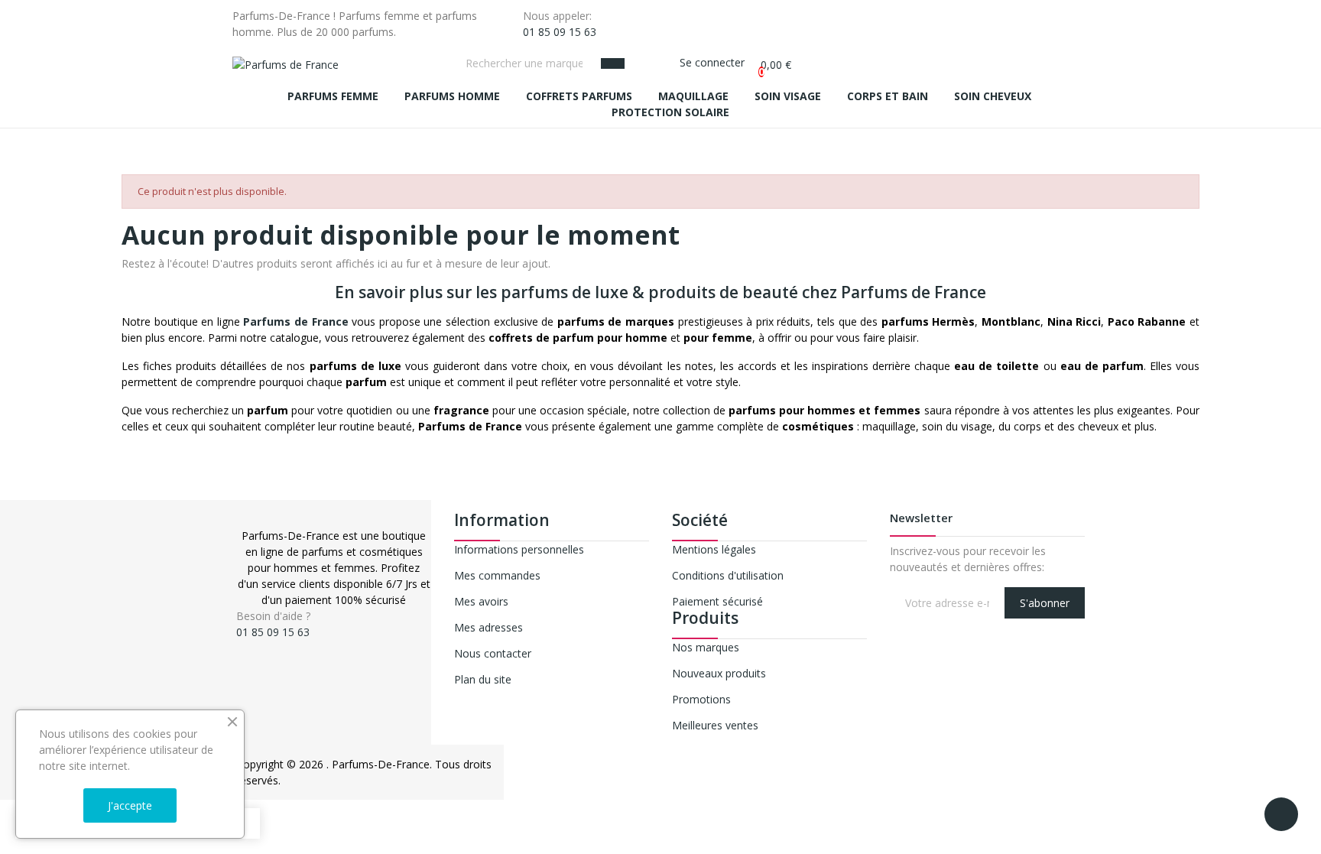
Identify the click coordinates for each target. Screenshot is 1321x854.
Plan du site (482, 679)
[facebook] (240, 645)
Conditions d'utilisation (728, 575)
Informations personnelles (519, 549)
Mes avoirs (481, 601)
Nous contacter (492, 653)
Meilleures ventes (715, 725)
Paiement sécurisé (717, 601)
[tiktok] (272, 645)
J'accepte (130, 805)
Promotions (701, 699)
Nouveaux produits (719, 673)
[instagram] (256, 645)
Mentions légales (714, 549)
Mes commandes (497, 575)
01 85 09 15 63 (559, 31)
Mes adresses (488, 627)
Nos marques (705, 647)
